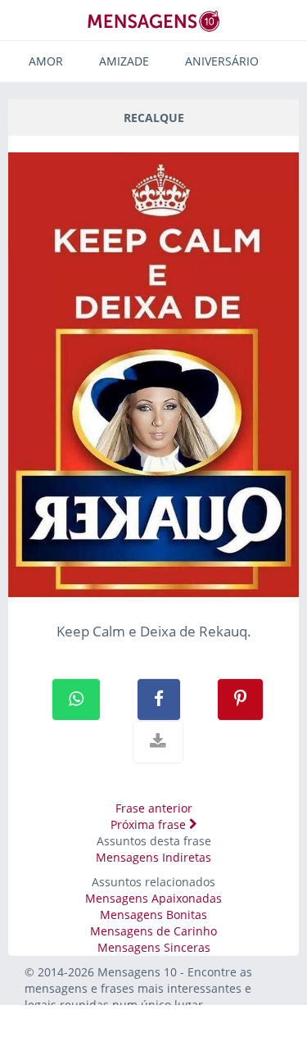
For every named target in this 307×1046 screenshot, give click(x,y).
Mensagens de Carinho (153, 931)
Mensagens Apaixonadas (153, 898)
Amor (46, 61)
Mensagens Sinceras (153, 947)
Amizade (124, 61)
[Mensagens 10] (153, 21)
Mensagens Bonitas (153, 914)
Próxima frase (150, 824)
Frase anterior (153, 808)
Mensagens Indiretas (153, 857)
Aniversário (222, 61)
